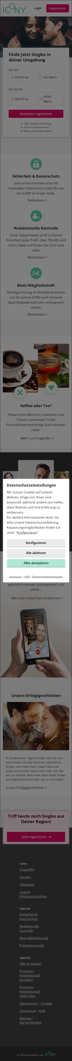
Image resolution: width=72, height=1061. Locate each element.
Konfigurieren (27, 532)
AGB (26, 576)
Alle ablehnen (36, 553)
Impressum (15, 576)
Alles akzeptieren (36, 563)
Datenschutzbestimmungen (47, 576)
